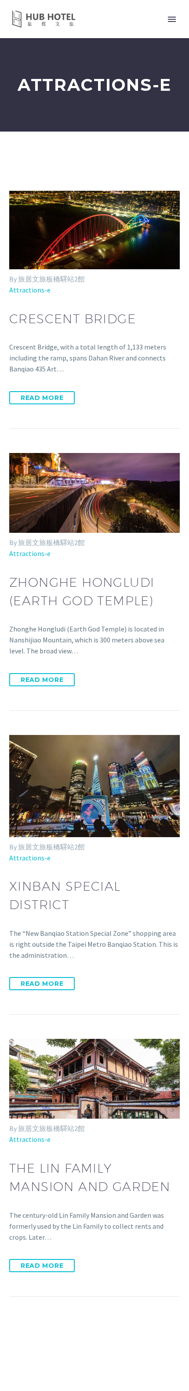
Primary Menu (172, 19)
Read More (42, 398)
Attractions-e (30, 289)
